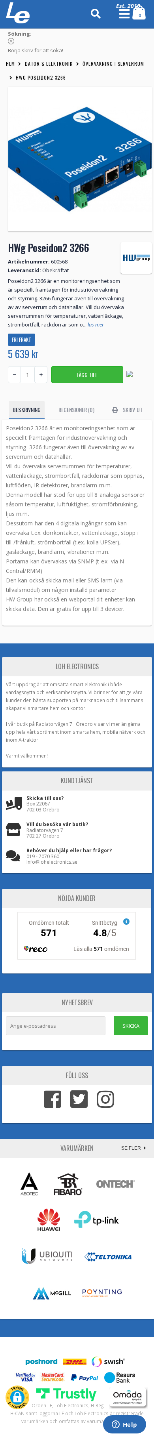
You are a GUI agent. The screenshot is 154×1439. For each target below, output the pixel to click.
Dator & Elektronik (49, 63)
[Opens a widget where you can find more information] (124, 1425)
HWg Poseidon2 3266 (41, 77)
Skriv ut (132, 409)
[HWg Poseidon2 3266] (80, 159)
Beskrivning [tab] (27, 409)
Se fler (131, 1148)
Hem (10, 63)
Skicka (130, 1025)
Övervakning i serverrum (113, 63)
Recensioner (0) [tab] (76, 409)
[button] (17, 1397)
